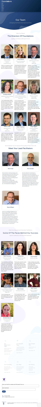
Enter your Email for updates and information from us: (13, 384)
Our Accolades (8, 364)
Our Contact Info (32, 344)
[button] (8, 2)
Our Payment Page (19, 344)
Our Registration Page (7, 345)
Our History (32, 364)
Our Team (18, 364)
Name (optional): (5, 387)
